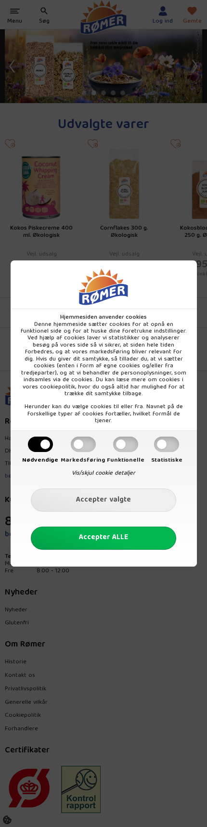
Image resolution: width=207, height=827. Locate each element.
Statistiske (166, 460)
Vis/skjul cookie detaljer (103, 473)
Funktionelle (125, 460)
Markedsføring (83, 460)
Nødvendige (40, 460)
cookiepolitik (57, 387)
